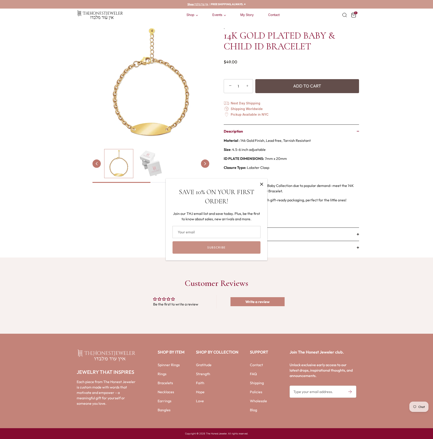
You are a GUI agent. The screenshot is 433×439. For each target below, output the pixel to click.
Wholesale (258, 401)
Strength (203, 374)
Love (200, 401)
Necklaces (166, 392)
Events (217, 15)
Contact (274, 15)
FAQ (253, 374)
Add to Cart (307, 86)
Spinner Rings (169, 365)
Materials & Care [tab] (237, 234)
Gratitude (204, 365)
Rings (162, 374)
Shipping (257, 383)
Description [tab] (233, 131)
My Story (247, 15)
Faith (200, 383)
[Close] (262, 184)
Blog (253, 410)
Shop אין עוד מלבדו (197, 4)
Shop (190, 15)
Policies (256, 392)
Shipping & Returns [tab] (239, 247)
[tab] (291, 183)
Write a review (257, 301)
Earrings (164, 401)
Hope (200, 392)
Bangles (164, 410)
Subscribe (216, 247)
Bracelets (165, 383)
